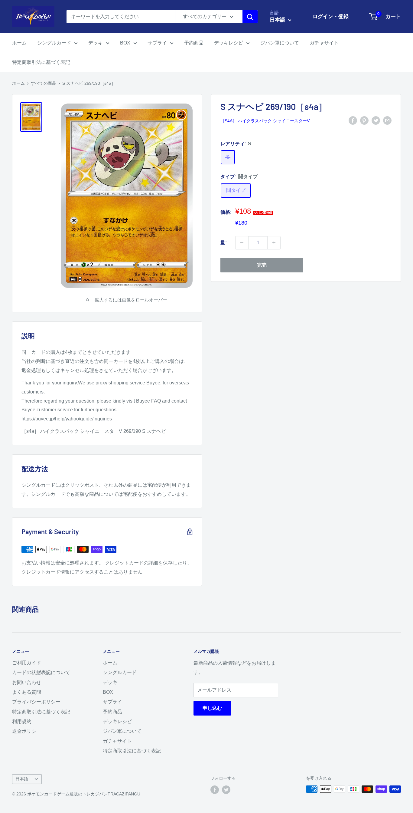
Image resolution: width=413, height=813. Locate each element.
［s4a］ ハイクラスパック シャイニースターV (265, 120)
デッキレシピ (228, 42)
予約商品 (193, 42)
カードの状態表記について (41, 672)
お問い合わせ (26, 682)
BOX (125, 42)
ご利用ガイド (26, 662)
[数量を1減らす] (242, 242)
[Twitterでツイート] (376, 120)
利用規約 (21, 721)
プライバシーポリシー (36, 701)
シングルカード (54, 42)
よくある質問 (26, 692)
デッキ (95, 42)
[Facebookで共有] (353, 120)
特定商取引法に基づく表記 (41, 62)
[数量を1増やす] (274, 242)
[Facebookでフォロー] (214, 789)
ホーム (19, 42)
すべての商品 (43, 83)
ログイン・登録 (331, 16)
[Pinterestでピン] (364, 120)
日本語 (21, 779)
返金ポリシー (26, 731)
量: (223, 242)
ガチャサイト (324, 42)
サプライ (157, 42)
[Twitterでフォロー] (226, 789)
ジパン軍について (279, 42)
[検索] (250, 16)
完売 (262, 265)
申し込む (212, 708)
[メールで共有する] (387, 120)
